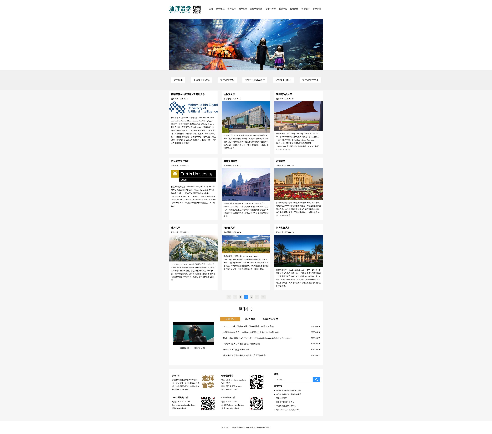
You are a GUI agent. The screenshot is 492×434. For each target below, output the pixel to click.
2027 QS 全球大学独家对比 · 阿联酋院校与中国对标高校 (248, 326)
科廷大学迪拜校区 (180, 161)
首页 (211, 9)
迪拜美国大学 (230, 161)
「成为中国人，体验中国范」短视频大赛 (241, 344)
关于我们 (305, 9)
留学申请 (317, 9)
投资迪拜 (294, 9)
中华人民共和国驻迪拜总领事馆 (287, 394)
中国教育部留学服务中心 (285, 406)
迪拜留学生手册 (310, 80)
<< (229, 297)
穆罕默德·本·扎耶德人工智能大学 (188, 94)
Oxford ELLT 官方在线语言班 (236, 350)
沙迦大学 (280, 161)
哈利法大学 (229, 94)
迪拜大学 (175, 227)
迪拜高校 (232, 9)
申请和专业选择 (201, 80)
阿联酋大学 (229, 227)
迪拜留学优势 (227, 80)
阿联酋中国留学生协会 (284, 402)
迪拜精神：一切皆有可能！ (193, 348)
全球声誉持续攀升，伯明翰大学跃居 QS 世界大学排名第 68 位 (251, 332)
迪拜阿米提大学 (284, 94)
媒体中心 (283, 9)
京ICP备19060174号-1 (262, 427)
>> (263, 297)
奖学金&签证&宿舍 (255, 80)
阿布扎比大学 (283, 227)
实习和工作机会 (283, 80)
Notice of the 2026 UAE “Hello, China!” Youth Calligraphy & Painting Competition (257, 338)
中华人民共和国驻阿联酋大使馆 (287, 391)
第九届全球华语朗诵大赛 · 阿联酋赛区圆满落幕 (244, 355)
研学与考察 (270, 9)
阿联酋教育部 (280, 398)
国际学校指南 (256, 9)
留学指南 (243, 9)
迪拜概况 (220, 9)
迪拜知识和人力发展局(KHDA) (287, 410)
